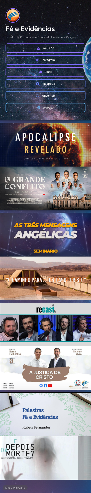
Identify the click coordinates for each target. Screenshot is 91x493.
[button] (45, 48)
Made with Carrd (15, 487)
